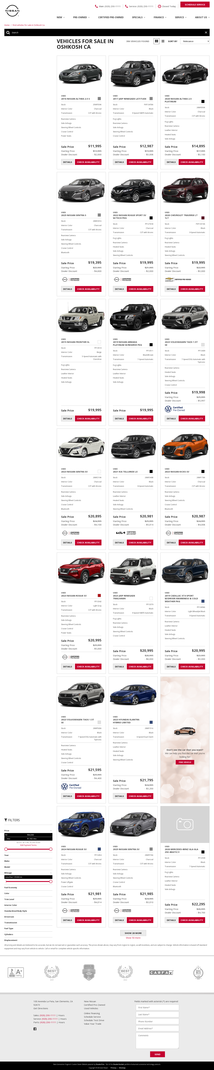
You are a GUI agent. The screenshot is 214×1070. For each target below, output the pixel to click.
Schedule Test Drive (94, 1020)
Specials (137, 17)
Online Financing (92, 1013)
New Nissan (90, 1001)
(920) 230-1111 (48, 1015)
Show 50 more (133, 937)
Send (157, 1054)
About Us (201, 17)
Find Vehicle (185, 762)
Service (179, 17)
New (59, 17)
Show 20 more (133, 933)
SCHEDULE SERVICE (195, 4)
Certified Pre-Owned (111, 17)
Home (7, 25)
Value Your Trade (92, 1023)
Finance (159, 17)
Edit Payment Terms (28, 845)
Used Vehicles (91, 1008)
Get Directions (40, 1008)
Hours (61, 1015)
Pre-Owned (80, 17)
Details (67, 162)
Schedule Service (92, 1016)
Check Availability (88, 162)
